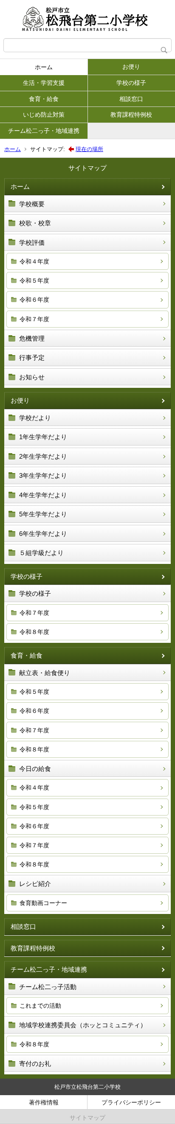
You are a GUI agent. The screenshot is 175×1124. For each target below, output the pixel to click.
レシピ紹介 (35, 883)
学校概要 (32, 203)
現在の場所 (89, 149)
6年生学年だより (43, 533)
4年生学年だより (43, 495)
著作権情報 (44, 1102)
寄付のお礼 (35, 1063)
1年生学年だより (43, 436)
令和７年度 (34, 319)
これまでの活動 (40, 1005)
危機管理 (32, 338)
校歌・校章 (35, 223)
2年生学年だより (43, 456)
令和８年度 (34, 631)
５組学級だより (41, 552)
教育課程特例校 (131, 114)
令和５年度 (34, 280)
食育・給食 (44, 98)
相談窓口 (131, 98)
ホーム (44, 67)
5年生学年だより (43, 514)
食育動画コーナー (43, 903)
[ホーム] (87, 19)
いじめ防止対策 (44, 114)
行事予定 (32, 357)
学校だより (35, 417)
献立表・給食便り (44, 672)
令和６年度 (34, 299)
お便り (131, 66)
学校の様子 (131, 82)
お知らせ (32, 377)
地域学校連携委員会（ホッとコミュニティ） (83, 1025)
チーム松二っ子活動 (47, 986)
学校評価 (32, 242)
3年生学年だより (43, 475)
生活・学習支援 (44, 82)
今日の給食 (35, 768)
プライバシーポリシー (131, 1102)
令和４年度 (34, 261)
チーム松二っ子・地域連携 (43, 130)
